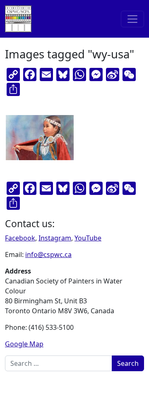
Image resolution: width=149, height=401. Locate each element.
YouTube (87, 238)
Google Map (24, 343)
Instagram (54, 238)
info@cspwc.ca (48, 254)
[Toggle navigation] (132, 19)
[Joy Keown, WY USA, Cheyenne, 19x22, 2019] (40, 137)
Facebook (20, 238)
